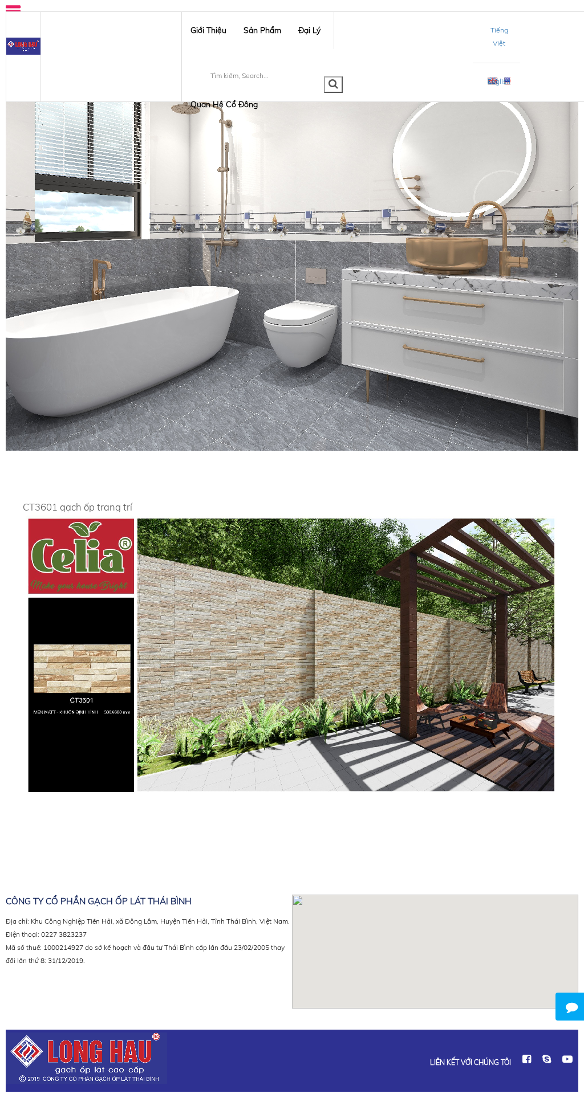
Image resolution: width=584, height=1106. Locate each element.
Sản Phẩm (262, 30)
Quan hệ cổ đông (224, 104)
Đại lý (309, 30)
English (499, 81)
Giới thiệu (208, 30)
